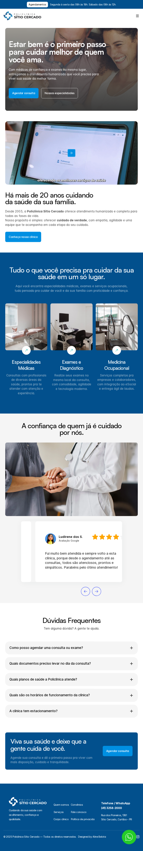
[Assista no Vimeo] (71, 153)
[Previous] (85, 591)
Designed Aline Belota (92, 836)
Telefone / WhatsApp (115, 803)
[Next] (96, 591)
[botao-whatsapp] (129, 837)
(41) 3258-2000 (111, 808)
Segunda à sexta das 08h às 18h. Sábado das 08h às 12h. (83, 4)
